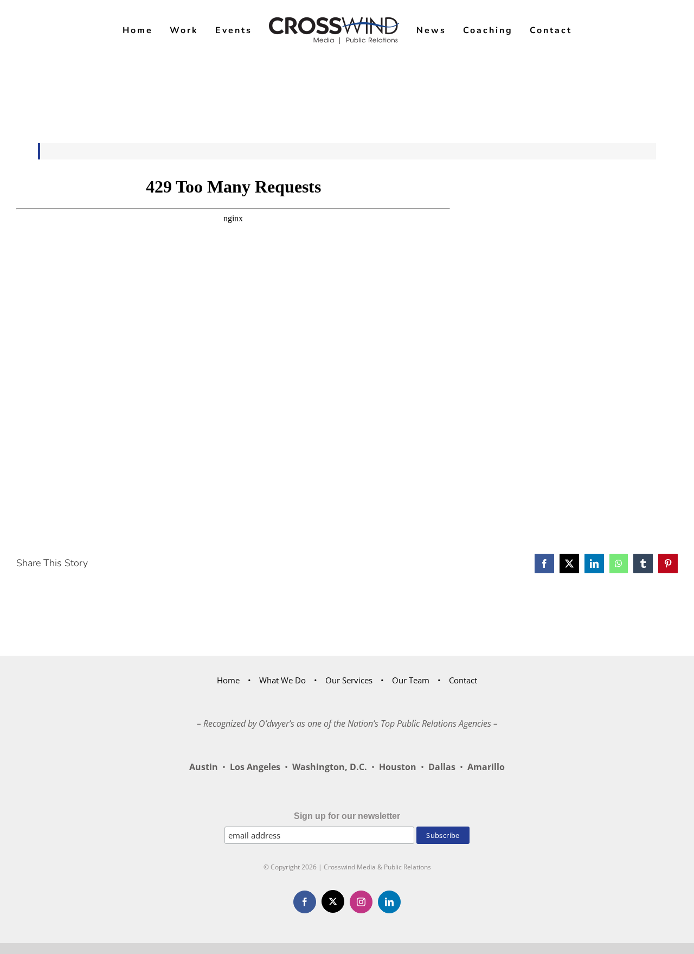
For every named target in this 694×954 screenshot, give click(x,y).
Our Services (348, 680)
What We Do (282, 680)
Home (228, 680)
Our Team (410, 680)
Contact (463, 680)
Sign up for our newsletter (347, 816)
